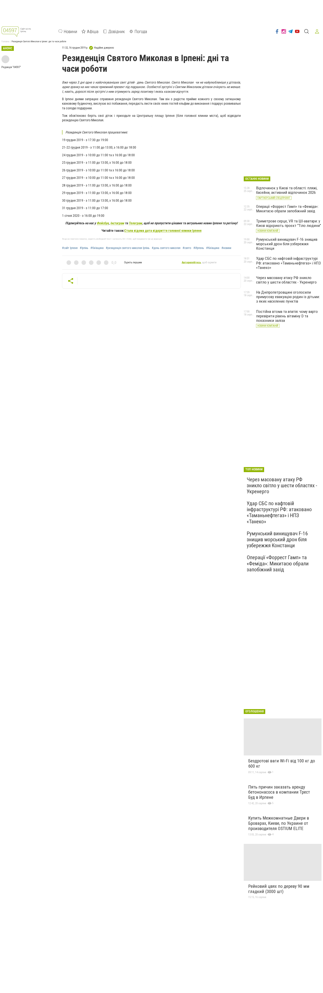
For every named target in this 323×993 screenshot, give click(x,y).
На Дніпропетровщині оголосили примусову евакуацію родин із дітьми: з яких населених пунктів (288, 297)
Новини (70, 31)
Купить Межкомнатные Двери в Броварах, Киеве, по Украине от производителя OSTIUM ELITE (278, 823)
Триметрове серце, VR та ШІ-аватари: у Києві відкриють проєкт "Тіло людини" (288, 223)
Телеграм (135, 223)
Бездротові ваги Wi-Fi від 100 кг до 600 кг (281, 763)
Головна (5, 41)
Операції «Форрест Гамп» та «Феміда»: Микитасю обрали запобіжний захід (287, 208)
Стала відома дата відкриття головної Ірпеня (163, 231)
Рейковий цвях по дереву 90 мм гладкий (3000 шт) (278, 889)
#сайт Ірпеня (70, 248)
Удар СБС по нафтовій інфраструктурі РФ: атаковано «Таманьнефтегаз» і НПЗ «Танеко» (288, 263)
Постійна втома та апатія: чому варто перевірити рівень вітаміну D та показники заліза (287, 316)
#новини (226, 248)
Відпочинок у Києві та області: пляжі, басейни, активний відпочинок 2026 (286, 190)
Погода (141, 31)
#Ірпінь (84, 248)
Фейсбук (103, 223)
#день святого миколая (166, 248)
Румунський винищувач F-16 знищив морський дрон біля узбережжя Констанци (286, 244)
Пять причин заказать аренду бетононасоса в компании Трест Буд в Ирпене (279, 792)
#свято (187, 248)
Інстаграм (117, 223)
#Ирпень (198, 248)
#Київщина (97, 248)
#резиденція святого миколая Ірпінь (128, 248)
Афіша (93, 31)
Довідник (116, 31)
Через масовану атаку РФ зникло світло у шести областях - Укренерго (286, 279)
